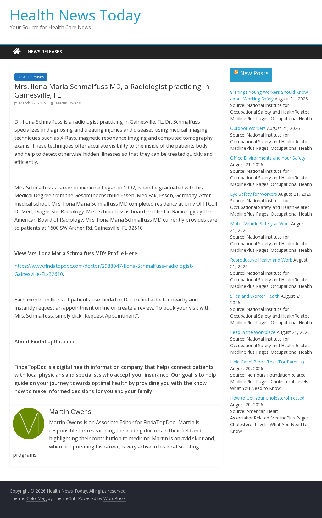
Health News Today (75, 15)
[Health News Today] (17, 51)
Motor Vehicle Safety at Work (260, 224)
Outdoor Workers (248, 128)
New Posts (254, 73)
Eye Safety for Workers (253, 194)
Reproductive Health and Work (261, 260)
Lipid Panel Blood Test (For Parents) (267, 362)
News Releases (45, 51)
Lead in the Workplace (252, 332)
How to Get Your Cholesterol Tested (267, 398)
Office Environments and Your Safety (267, 158)
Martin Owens (68, 103)
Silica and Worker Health (255, 296)
